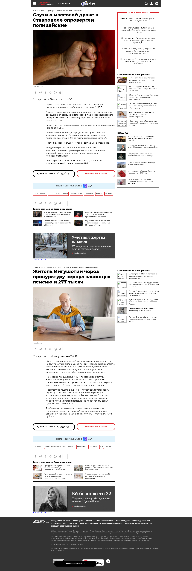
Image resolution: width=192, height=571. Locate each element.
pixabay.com (38, 86)
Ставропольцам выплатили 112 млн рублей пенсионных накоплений (97, 476)
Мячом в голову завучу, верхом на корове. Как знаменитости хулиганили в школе (138, 51)
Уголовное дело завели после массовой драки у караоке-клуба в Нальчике (57, 223)
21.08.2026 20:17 (39, 267)
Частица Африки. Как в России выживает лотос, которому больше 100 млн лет (143, 89)
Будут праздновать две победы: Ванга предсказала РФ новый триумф (141, 138)
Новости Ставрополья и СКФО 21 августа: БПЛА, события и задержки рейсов (138, 30)
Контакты (73, 523)
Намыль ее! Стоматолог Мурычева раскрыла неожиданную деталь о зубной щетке (143, 106)
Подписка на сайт (58, 523)
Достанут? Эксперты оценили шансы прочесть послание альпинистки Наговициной (144, 293)
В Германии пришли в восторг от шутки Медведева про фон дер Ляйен (143, 146)
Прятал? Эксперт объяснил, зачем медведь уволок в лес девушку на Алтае (142, 319)
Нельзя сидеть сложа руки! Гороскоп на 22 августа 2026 (138, 19)
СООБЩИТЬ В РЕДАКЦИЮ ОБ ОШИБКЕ (65, 526)
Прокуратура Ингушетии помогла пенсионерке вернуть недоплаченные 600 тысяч (58, 468)
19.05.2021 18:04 (39, 11)
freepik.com (37, 343)
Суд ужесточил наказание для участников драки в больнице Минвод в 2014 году (97, 223)
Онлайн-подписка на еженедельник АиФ (133, 521)
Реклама (90, 521)
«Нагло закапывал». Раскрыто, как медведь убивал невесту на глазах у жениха (143, 123)
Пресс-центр (78, 521)
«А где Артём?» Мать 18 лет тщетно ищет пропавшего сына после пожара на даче (143, 276)
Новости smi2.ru (41, 259)
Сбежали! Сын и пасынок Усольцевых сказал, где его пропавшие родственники (144, 97)
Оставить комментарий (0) (96, 174)
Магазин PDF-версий (105, 521)
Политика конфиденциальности (138, 523)
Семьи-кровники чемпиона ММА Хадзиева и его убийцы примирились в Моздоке (98, 214)
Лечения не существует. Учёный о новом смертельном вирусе (142, 309)
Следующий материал (75, 564)
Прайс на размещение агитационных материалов (101, 523)
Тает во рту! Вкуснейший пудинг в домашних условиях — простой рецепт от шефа (142, 80)
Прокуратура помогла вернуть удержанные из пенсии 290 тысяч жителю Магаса (99, 468)
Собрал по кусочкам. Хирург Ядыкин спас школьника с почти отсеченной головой (144, 285)
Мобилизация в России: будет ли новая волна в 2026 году (141, 172)
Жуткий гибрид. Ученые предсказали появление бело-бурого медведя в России (144, 302)
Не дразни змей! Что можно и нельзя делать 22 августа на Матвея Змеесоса (138, 61)
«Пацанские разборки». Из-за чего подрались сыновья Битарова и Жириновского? (58, 214)
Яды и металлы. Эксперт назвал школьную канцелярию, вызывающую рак (141, 114)
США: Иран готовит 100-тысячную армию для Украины (141, 163)
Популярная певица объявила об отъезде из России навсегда (140, 155)
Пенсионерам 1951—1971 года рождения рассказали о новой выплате (140, 181)
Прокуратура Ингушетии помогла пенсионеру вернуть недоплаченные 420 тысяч (58, 476)
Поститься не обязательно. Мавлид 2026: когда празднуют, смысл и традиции (138, 40)
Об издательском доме (60, 521)
